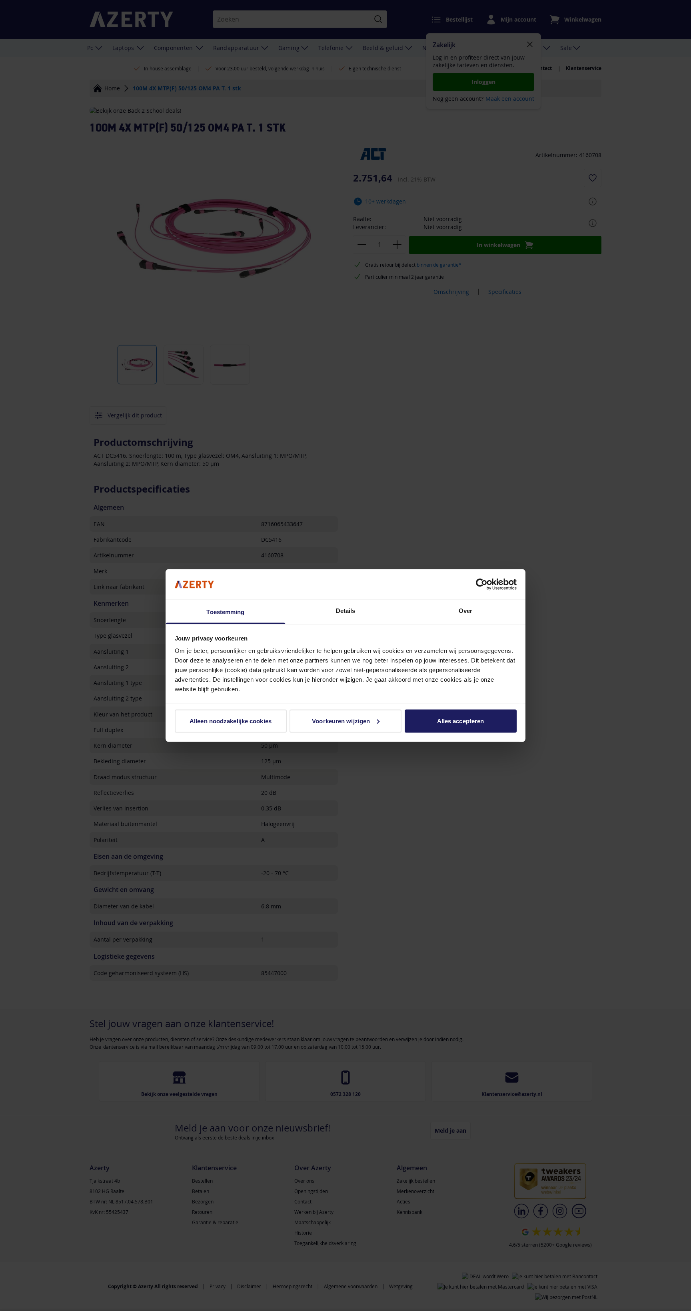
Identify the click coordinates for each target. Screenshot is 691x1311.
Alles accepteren (460, 720)
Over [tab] (465, 610)
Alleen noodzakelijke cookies (231, 720)
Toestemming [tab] (225, 612)
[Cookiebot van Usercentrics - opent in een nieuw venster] (482, 584)
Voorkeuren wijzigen (341, 720)
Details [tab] (345, 610)
